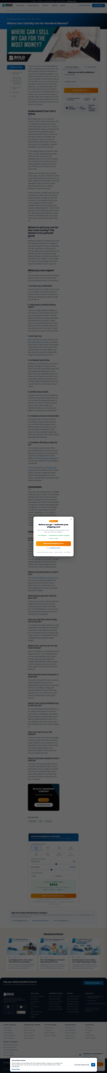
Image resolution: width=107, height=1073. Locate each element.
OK (93, 1064)
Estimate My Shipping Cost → (53, 543)
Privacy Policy (16, 1069)
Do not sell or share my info (82, 1064)
